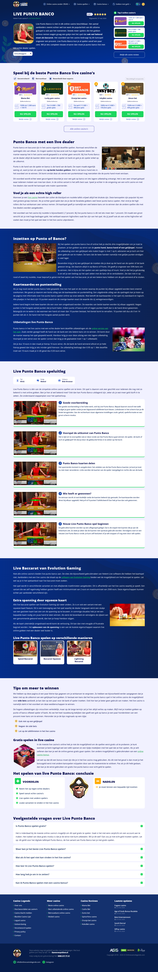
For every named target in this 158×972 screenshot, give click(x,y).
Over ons (18, 905)
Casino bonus (102, 4)
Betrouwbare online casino (59, 913)
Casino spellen (82, 4)
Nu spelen (136, 23)
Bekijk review (23, 119)
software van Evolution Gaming (75, 577)
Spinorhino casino (89, 917)
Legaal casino (20, 920)
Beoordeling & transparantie (135, 79)
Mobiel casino (54, 917)
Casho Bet (86, 909)
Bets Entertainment (122, 917)
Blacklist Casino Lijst (23, 917)
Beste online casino (56, 905)
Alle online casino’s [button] (79, 128)
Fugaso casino (120, 905)
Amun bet (132, 98)
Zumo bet (86, 913)
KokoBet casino (88, 924)
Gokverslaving (20, 924)
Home (15, 18)
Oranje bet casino (79, 98)
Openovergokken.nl (60, 952)
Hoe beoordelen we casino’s (26, 909)
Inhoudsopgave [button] (20, 54)
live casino (33, 197)
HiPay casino (119, 929)
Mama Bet (25, 98)
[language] (138, 4)
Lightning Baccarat (79, 660)
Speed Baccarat (25, 659)
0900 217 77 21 (64, 956)
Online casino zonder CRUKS (57, 4)
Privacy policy (20, 931)
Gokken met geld (122, 4)
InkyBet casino (106, 98)
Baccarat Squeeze (52, 659)
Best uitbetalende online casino (61, 909)
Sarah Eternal (119, 923)
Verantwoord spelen (23, 928)
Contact (18, 935)
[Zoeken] (143, 4)
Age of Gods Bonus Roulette (125, 911)
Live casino (23, 18)
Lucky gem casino (52, 98)
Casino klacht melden (23, 913)
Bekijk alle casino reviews (129, 55)
